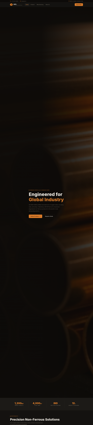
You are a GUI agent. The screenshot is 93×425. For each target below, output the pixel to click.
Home (27, 4)
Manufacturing (40, 4)
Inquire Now (79, 4)
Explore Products (35, 216)
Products (33, 4)
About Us (48, 4)
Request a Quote (49, 216)
